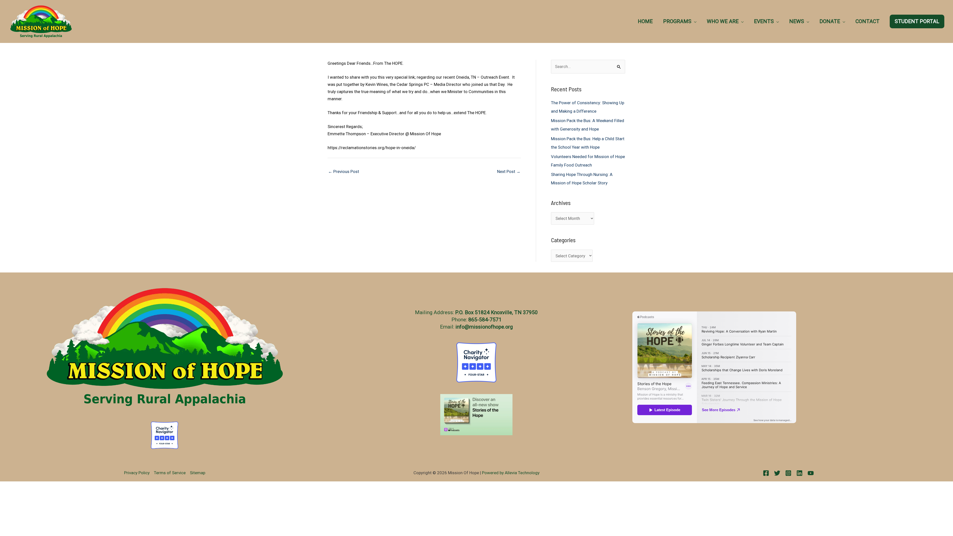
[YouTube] (811, 473)
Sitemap (197, 472)
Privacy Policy (137, 472)
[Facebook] (766, 473)
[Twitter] (777, 473)
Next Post (508, 171)
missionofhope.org (491, 327)
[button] (693, 21)
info (460, 327)
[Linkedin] (799, 473)
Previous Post (343, 171)
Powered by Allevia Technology (511, 472)
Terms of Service (170, 472)
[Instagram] (788, 473)
